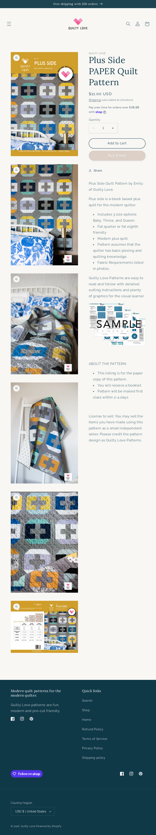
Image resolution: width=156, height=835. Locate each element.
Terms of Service (94, 738)
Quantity (95, 119)
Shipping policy (93, 757)
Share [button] (98, 170)
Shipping (95, 99)
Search (87, 700)
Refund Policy (92, 729)
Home (86, 719)
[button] (9, 24)
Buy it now (117, 155)
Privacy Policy (92, 748)
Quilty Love (28, 826)
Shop (86, 710)
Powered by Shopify (48, 826)
